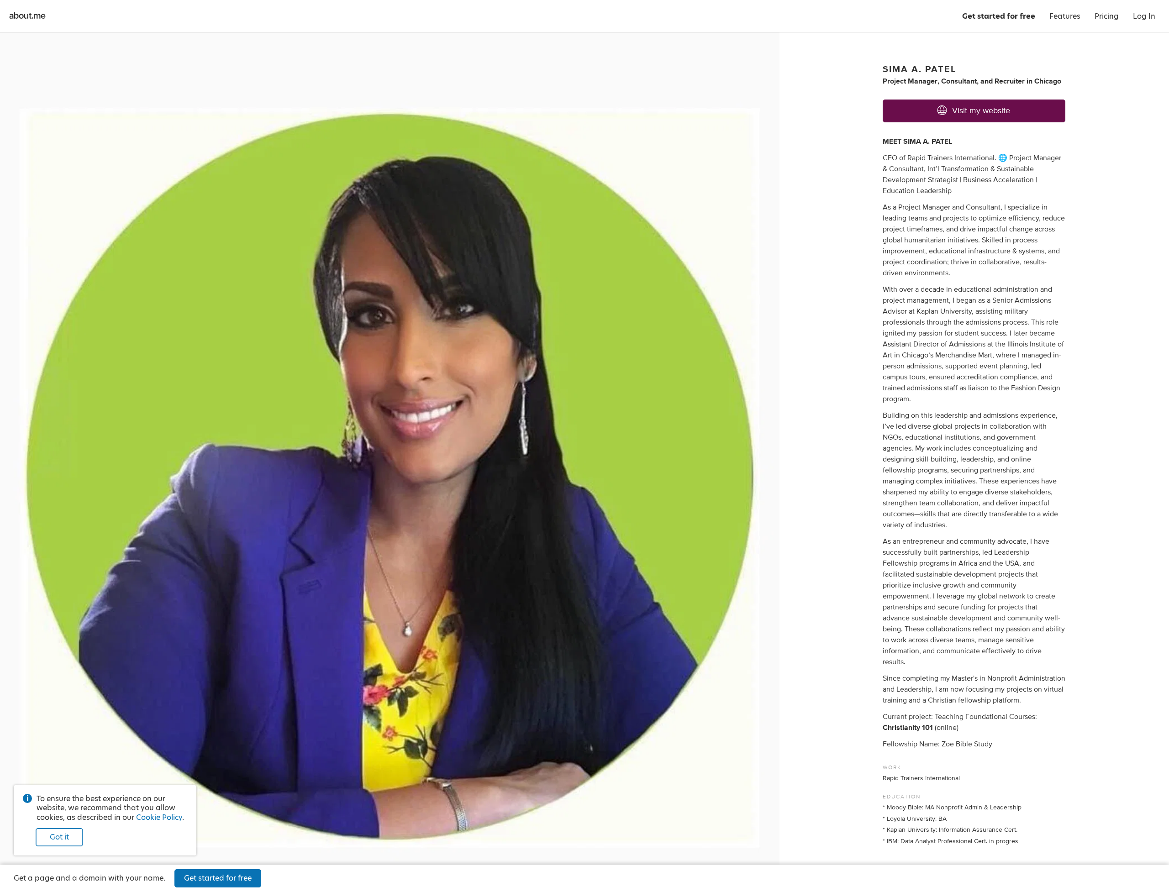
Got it (59, 837)
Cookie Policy (159, 817)
